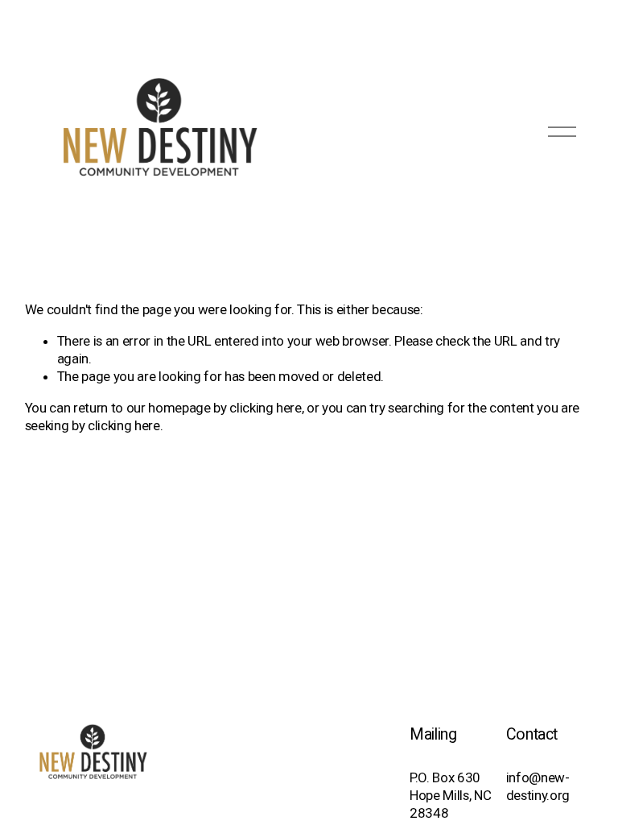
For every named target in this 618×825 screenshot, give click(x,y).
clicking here (265, 408)
